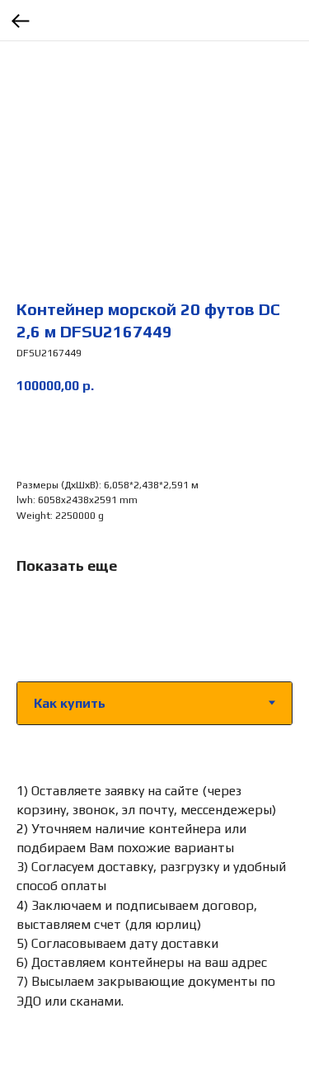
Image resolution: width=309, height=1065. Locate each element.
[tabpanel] (154, 895)
